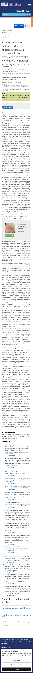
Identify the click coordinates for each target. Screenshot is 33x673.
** (28, 64)
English (5, 32)
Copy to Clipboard (7, 107)
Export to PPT (9, 236)
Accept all (16, 669)
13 (8, 337)
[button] (29, 5)
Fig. (28, 213)
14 (17, 356)
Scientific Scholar (11, 642)
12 (11, 319)
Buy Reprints (19, 26)
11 (7, 337)
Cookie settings (16, 660)
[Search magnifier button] (30, 14)
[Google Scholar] (11, 455)
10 (10, 319)
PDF (28, 26)
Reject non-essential (16, 665)
